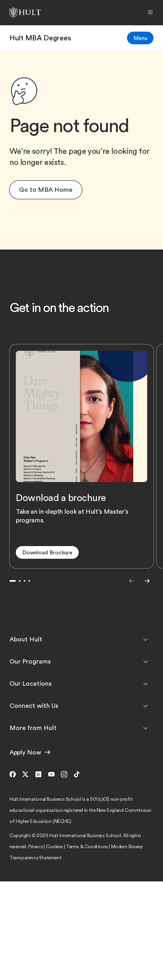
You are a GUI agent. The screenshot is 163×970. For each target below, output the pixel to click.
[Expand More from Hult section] (146, 728)
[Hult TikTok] (76, 775)
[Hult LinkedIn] (38, 775)
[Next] (147, 581)
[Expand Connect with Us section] (146, 706)
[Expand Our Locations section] (146, 684)
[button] (45, 190)
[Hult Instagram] (64, 775)
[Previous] (131, 581)
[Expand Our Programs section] (146, 661)
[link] (40, 38)
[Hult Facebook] (14, 775)
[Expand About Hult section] (146, 639)
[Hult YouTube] (51, 775)
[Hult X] (25, 775)
